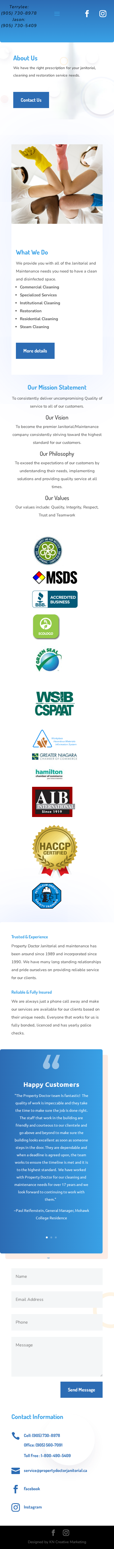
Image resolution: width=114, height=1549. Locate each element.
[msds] (55, 584)
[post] (46, 907)
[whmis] (55, 746)
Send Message (81, 1389)
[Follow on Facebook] (87, 14)
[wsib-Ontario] (55, 722)
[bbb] (55, 606)
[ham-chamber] (49, 780)
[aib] (53, 818)
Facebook (32, 1488)
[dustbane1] (48, 564)
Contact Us (31, 100)
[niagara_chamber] (55, 759)
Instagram (33, 1507)
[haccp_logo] (55, 876)
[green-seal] (48, 677)
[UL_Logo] (46, 639)
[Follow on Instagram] (103, 14)
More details (35, 351)
